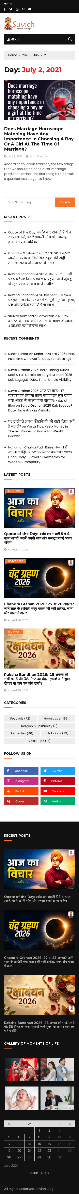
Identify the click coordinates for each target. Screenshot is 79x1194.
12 (9, 1144)
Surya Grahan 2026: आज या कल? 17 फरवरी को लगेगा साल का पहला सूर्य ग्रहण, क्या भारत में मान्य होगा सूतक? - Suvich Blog (40, 398)
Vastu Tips (39, 741)
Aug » (45, 1173)
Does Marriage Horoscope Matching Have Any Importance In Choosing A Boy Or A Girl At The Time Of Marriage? (39, 139)
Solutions (14, 491)
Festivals (14, 631)
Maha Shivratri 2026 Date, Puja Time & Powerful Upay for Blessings (41, 356)
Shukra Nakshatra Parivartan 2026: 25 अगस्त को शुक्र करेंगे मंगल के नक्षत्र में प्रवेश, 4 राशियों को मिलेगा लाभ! (40, 321)
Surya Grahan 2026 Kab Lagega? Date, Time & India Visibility (40, 377)
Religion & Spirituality (39, 726)
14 (29, 1144)
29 (39, 1157)
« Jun (34, 1173)
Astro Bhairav (38, 156)
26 (9, 1157)
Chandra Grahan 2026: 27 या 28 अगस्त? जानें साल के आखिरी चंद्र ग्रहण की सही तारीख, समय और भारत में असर (39, 258)
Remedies (22, 733)
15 (39, 1144)
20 (19, 1150)
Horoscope (15, 561)
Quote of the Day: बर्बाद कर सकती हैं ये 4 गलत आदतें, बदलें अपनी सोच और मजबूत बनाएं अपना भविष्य (39, 237)
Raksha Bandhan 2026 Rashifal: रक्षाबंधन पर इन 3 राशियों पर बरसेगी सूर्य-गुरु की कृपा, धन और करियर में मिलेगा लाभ (41, 300)
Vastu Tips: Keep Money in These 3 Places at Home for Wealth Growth (38, 431)
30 (49, 1157)
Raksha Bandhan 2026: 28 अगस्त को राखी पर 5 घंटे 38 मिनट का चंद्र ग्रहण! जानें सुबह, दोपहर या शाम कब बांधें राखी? (40, 279)
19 (9, 1150)
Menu (14, 39)
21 (29, 1150)
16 (49, 1144)
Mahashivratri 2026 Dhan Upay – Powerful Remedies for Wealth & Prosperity (40, 457)
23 (49, 1150)
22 (39, 1150)
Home (8, 3)
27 (19, 1157)
